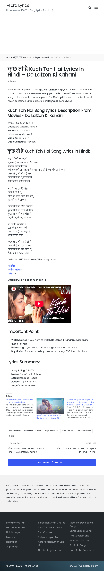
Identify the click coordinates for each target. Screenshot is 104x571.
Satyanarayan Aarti (49, 537)
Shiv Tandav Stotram (50, 527)
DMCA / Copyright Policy (84, 565)
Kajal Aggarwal (51, 431)
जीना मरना (15, 269)
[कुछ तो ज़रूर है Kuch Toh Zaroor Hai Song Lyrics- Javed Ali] (50, 406)
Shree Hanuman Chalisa (51, 522)
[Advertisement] (52, 34)
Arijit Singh (12, 546)
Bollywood (12, 81)
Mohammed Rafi (15, 522)
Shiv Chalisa (45, 532)
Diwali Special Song (81, 530)
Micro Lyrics (17, 5)
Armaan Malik (15, 431)
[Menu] (96, 8)
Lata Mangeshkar (16, 527)
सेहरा (12, 273)
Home (9, 57)
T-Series (12, 436)
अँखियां (12, 266)
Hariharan (12, 541)
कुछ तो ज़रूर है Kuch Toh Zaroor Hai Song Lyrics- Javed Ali (50, 416)
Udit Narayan (13, 532)
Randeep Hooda (84, 431)
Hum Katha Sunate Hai (82, 550)
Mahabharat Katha (80, 540)
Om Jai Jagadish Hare (50, 550)
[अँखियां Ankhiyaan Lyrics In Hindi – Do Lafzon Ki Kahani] (21, 407)
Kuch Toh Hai (67, 431)
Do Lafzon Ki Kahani (32, 431)
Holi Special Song (79, 535)
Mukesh (10, 537)
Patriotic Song (78, 545)
